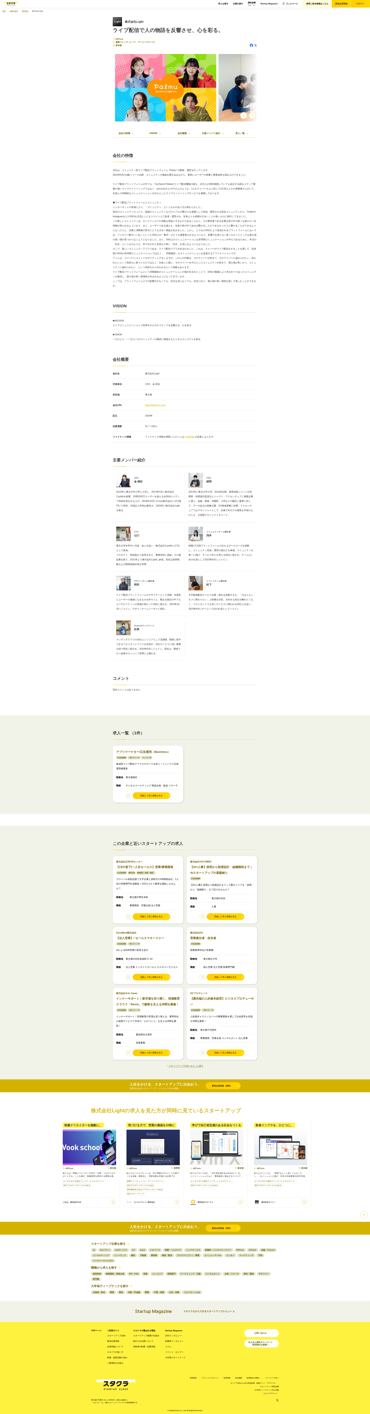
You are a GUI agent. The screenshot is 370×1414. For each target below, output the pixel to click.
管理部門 (171, 1274)
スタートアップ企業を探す (108, 1243)
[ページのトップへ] (364, 1214)
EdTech (252, 1250)
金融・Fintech (268, 1250)
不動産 (143, 1255)
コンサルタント (213, 1274)
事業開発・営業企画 (115, 1274)
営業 (145, 1274)
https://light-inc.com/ (155, 405)
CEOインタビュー (173, 1335)
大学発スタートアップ (175, 1357)
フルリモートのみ (192, 1292)
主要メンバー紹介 (211, 133)
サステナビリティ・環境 (188, 1255)
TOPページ (96, 1330)
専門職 (96, 1279)
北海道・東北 (99, 1292)
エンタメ (230, 1255)
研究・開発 (249, 1274)
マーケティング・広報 (190, 1274)
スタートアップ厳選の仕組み (146, 1335)
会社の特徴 (124, 133)
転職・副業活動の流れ (117, 1357)
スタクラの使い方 (115, 1352)
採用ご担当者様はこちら (317, 3)
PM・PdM (133, 1274)
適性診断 (252, 3)
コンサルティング (101, 1255)
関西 (147, 1292)
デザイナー (264, 1274)
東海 (121, 1292)
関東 (112, 1292)
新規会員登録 (341, 3)
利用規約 (193, 1378)
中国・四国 (159, 1292)
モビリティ (105, 1250)
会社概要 (182, 133)
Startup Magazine (269, 3)
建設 (133, 1255)
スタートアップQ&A (116, 1335)
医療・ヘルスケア (173, 1250)
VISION (153, 133)
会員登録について (115, 1346)
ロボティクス (121, 1250)
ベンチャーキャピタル (103, 1260)
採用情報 (226, 1378)
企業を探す (238, 3)
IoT (133, 1250)
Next (252, 115)
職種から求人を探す (104, 1267)
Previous (244, 115)
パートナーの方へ (272, 1378)
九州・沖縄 (174, 1292)
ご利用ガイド (113, 1330)
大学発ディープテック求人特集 (267, 1390)
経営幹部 (97, 1274)
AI (94, 1250)
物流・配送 (167, 1255)
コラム (168, 1346)
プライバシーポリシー (210, 1378)
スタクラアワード (270, 1393)
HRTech (119, 39)
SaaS (142, 1250)
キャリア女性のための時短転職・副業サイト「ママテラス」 (253, 1383)
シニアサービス (193, 1250)
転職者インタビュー (174, 1341)
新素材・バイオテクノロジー (218, 1250)
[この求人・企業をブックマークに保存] (128, 795)
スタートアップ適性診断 (269, 1387)
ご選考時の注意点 (115, 1363)
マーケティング (246, 1255)
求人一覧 (240, 133)
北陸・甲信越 (134, 1292)
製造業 (154, 1255)
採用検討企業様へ (253, 1378)
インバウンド (120, 1255)
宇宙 (260, 1255)
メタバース (155, 1250)
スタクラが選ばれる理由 (144, 1330)
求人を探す (223, 3)
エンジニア (157, 1274)
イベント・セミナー (174, 1352)
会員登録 (189, 437)
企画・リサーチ (232, 1274)
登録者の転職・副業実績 (144, 1346)
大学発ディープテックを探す (110, 1286)
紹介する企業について (143, 1341)
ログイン (360, 3)
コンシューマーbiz (212, 1255)
